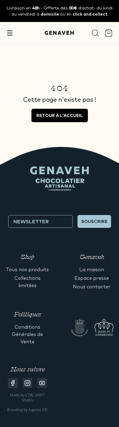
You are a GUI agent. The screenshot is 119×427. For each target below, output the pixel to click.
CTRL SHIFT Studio (33, 397)
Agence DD (38, 409)
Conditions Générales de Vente (27, 334)
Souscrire (94, 221)
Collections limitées (27, 281)
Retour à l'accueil (59, 115)
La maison (91, 269)
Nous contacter (91, 286)
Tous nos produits (27, 269)
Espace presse (91, 278)
